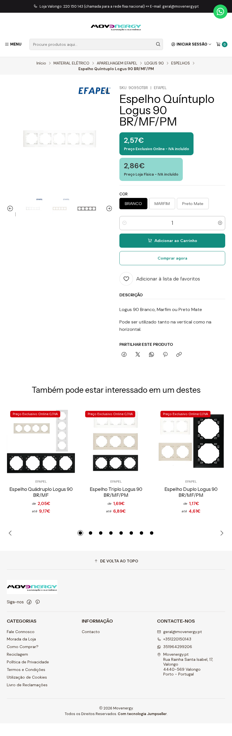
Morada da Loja (21, 639)
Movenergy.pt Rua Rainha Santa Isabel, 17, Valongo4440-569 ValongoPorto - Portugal (188, 664)
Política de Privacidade (28, 661)
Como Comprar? (22, 646)
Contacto (91, 631)
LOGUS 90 (154, 63)
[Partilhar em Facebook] (124, 355)
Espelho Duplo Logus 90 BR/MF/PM (191, 492)
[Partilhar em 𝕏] (138, 355)
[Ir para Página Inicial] (116, 27)
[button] (80, 533)
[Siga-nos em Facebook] (29, 602)
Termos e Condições (26, 669)
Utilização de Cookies (27, 677)
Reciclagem (17, 654)
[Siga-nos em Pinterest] (37, 602)
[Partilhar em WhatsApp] (151, 355)
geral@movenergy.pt (182, 631)
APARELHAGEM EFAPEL (117, 63)
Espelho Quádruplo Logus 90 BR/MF (41, 492)
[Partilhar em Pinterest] (165, 355)
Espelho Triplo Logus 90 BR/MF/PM (116, 492)
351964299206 (177, 646)
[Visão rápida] (61, 441)
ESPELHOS (180, 63)
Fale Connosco (21, 631)
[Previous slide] (11, 208)
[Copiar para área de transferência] (179, 355)
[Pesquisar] (158, 44)
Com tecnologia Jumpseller (142, 713)
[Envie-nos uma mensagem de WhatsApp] (220, 12)
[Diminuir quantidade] (124, 223)
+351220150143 (177, 639)
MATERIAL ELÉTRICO (71, 63)
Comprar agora (172, 258)
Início (41, 63)
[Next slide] (108, 208)
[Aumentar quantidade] (220, 223)
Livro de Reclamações (27, 684)
